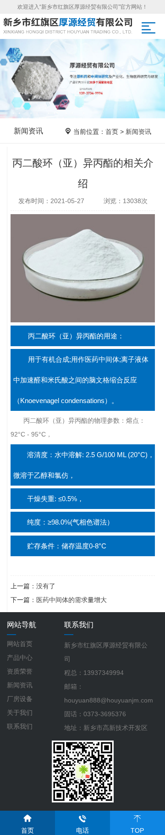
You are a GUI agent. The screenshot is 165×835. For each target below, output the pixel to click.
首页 (111, 131)
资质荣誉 (20, 671)
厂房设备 (20, 698)
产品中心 (20, 657)
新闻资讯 (138, 131)
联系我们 (20, 726)
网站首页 (20, 643)
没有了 (45, 586)
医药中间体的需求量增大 (71, 599)
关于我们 (20, 712)
